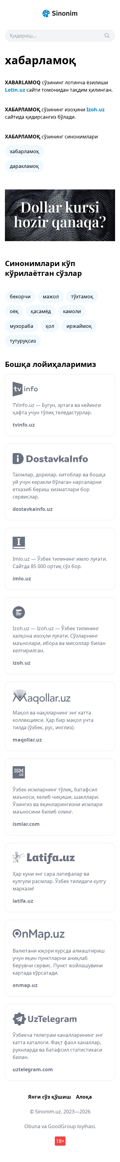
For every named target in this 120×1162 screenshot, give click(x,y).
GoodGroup (62, 1126)
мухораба (21, 326)
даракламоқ (24, 166)
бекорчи (20, 296)
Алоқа (84, 1096)
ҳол (50, 326)
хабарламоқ (24, 151)
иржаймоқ (79, 326)
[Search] (107, 36)
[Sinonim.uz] (60, 13)
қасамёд (41, 311)
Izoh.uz (95, 109)
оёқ (14, 311)
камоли (72, 311)
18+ (60, 1141)
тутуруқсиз (23, 340)
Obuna (32, 1126)
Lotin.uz (15, 89)
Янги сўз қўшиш (49, 1096)
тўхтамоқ (82, 296)
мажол (51, 296)
